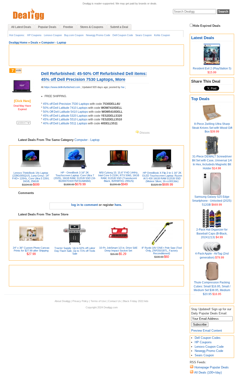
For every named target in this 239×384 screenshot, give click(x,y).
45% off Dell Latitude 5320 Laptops (65, 115)
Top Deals (200, 99)
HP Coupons (34, 35)
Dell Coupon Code (122, 35)
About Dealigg (62, 301)
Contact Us (114, 301)
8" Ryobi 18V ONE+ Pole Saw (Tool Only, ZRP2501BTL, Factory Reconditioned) (162, 250)
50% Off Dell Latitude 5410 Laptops (65, 111)
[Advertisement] (96, 55)
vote (18, 70)
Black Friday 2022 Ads (135, 301)
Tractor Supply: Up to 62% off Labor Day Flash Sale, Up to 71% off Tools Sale (74, 251)
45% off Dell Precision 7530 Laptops (66, 103)
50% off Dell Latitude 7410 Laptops (65, 107)
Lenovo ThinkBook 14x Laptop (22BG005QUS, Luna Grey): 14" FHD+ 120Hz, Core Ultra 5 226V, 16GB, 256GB (30, 177)
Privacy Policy (80, 301)
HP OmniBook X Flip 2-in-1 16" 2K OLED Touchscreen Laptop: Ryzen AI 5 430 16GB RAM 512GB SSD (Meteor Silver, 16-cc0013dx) (162, 177)
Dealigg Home (18, 42)
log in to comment (84, 205)
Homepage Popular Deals (211, 367)
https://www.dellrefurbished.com (62, 87)
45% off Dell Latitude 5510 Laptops (65, 119)
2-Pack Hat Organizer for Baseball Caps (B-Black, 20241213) (212, 233)
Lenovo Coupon (53, 35)
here (118, 205)
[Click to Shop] (22, 94)
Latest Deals (202, 38)
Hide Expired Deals (206, 25)
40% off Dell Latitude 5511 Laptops (65, 123)
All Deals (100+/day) (207, 372)
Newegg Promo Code (98, 35)
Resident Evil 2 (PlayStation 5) (212, 68)
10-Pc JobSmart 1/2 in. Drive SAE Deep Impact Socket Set (118, 249)
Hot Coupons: (17, 35)
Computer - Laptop (53, 42)
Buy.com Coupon (74, 35)
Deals (34, 42)
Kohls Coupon (162, 35)
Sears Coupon (143, 35)
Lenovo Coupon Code (209, 346)
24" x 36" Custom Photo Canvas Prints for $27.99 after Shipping (31, 249)
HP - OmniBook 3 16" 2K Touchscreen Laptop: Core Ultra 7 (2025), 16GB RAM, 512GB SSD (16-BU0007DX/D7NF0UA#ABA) (75, 176)
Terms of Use (98, 301)
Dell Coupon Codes (208, 338)
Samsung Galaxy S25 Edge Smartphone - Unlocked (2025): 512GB (212, 200)
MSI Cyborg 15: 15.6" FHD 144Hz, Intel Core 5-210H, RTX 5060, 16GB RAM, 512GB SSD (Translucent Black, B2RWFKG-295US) (118, 176)
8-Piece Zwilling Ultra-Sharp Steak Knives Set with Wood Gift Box (212, 127)
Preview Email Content (206, 330)
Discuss (144, 132)
